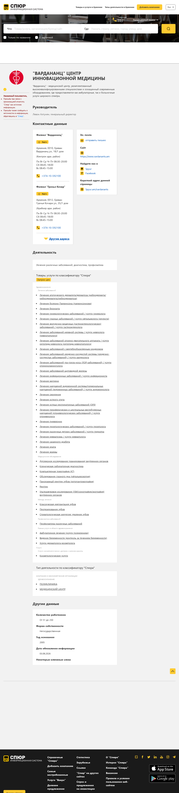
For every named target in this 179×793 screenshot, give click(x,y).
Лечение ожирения (50, 394)
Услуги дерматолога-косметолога (57, 543)
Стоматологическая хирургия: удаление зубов (64, 514)
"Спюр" (20, 116)
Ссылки (81, 767)
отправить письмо (95, 140)
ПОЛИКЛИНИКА (48, 583)
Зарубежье (83, 762)
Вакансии (112, 773)
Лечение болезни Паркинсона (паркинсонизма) (66, 303)
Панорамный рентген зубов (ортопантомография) (67, 481)
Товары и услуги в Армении (89, 7)
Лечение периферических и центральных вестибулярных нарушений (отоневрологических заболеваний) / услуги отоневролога (70, 413)
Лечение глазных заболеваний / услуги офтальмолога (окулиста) (74, 318)
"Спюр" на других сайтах (88, 774)
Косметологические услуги (54, 555)
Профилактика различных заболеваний (61, 523)
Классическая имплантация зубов (58, 504)
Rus (169, 7)
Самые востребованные (57, 773)
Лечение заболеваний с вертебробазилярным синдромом (71, 348)
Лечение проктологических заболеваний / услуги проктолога (73, 426)
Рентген (44, 486)
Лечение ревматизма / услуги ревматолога (63, 436)
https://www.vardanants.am (95, 156)
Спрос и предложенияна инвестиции (86, 785)
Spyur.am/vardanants (96, 189)
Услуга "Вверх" (56, 780)
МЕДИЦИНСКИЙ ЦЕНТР (52, 589)
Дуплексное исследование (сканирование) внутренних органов (74, 461)
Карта (44, 142)
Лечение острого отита (52, 399)
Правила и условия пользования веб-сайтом (118, 782)
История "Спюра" (117, 762)
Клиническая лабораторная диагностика (61, 466)
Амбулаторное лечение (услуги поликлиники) (64, 532)
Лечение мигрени (49, 380)
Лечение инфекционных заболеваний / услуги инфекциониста (73, 375)
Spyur (88, 168)
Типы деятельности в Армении (119, 7)
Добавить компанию (149, 7)
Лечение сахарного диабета (55, 441)
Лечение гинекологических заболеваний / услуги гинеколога (72, 313)
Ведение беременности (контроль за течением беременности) (73, 537)
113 (120, 20)
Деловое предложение (56, 787)
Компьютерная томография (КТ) (57, 471)
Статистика (83, 757)
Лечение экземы (48, 451)
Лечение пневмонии (51, 421)
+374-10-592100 (51, 175)
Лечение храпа (48, 446)
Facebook (90, 173)
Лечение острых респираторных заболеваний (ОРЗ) (68, 404)
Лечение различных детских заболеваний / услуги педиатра (72, 431)
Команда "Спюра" (117, 767)
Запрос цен (43, 279)
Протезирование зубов (52, 509)
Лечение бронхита (50, 308)
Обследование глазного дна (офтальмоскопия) (65, 476)
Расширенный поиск (144, 20)
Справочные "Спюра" (55, 759)
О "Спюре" (112, 757)
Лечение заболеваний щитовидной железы (63, 370)
